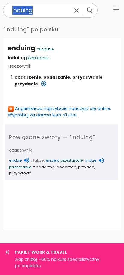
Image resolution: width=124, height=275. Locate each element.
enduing (21, 48)
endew (53, 160)
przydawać (20, 173)
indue (91, 160)
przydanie (26, 84)
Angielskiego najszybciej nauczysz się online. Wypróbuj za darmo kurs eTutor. (59, 111)
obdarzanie (56, 77)
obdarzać (66, 167)
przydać (86, 167)
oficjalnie (45, 49)
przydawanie (87, 77)
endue (15, 160)
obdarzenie (27, 77)
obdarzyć (45, 167)
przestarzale (37, 57)
